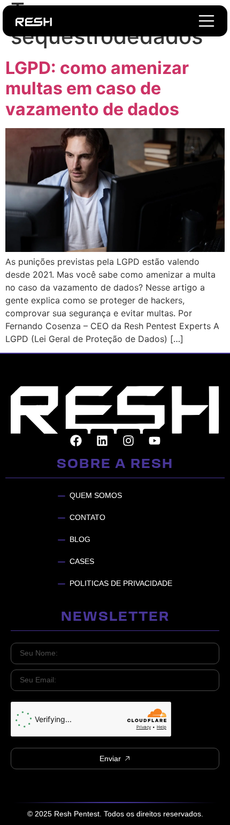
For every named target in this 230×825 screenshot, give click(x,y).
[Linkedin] (102, 440)
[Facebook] (76, 440)
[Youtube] (154, 440)
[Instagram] (128, 440)
